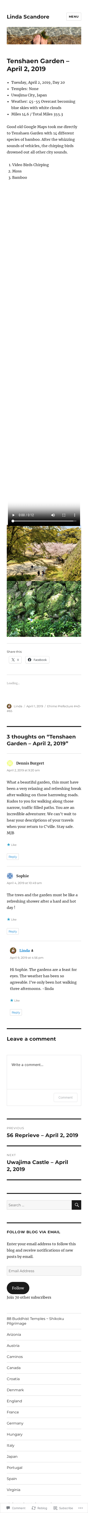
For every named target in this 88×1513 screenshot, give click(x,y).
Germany (15, 1423)
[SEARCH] (76, 1205)
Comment (65, 1097)
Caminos (15, 1357)
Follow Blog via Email (33, 1232)
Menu (74, 16)
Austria (13, 1345)
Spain (12, 1479)
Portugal (14, 1467)
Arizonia (14, 1334)
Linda (18, 706)
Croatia (13, 1379)
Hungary (15, 1434)
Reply (13, 856)
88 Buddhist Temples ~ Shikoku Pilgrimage (35, 1321)
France (13, 1412)
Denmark (15, 1390)
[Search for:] (39, 1205)
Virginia (13, 1490)
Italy (10, 1445)
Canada (14, 1368)
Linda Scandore (28, 17)
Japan (12, 1456)
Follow (18, 1288)
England (14, 1401)
